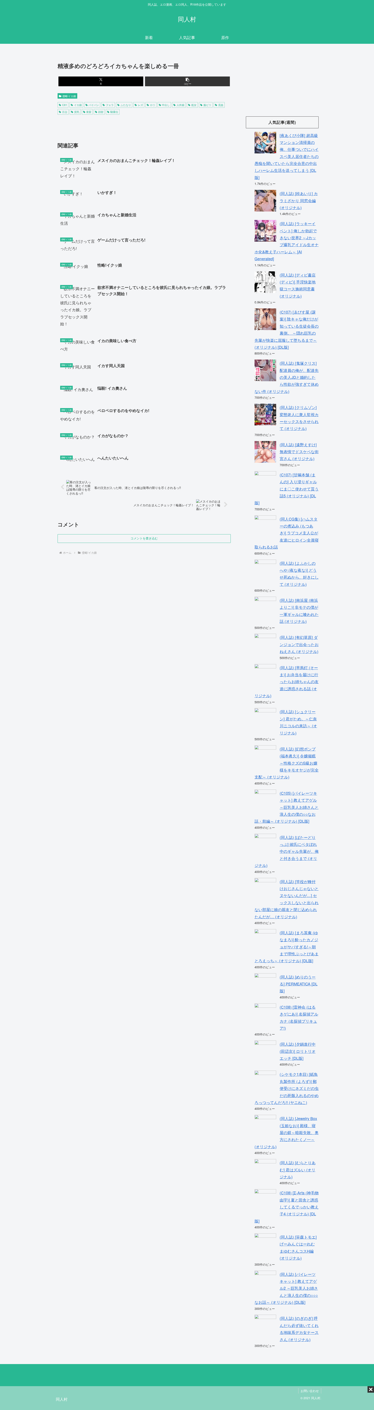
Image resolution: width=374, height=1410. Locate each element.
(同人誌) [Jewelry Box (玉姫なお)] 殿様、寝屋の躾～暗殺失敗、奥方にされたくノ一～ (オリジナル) (287, 1132)
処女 (194, 105)
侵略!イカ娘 (69, 96)
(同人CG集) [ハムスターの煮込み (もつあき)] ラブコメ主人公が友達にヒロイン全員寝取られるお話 (287, 533)
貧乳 (76, 112)
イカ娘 (78, 105)
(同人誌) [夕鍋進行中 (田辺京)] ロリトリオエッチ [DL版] (298, 1051)
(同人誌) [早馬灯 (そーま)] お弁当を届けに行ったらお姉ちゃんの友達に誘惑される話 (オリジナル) (287, 681)
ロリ (152, 105)
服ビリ (207, 105)
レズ (140, 105)
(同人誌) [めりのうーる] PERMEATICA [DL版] (299, 984)
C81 (64, 105)
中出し (166, 105)
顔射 (100, 112)
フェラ (110, 105)
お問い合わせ (310, 1391)
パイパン (94, 105)
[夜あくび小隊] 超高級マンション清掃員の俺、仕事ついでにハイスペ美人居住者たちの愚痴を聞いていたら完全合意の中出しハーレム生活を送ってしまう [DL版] (287, 156)
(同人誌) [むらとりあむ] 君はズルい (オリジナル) (298, 1169)
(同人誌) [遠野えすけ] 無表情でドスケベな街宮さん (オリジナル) (299, 451)
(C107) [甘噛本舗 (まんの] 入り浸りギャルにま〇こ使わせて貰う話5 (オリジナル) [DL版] (287, 489)
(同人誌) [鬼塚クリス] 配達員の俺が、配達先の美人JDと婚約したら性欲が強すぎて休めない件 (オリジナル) (287, 377)
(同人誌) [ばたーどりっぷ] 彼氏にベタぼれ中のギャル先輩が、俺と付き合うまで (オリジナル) (287, 851)
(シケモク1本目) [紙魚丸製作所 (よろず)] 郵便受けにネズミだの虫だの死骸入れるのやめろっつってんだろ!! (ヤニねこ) (287, 1088)
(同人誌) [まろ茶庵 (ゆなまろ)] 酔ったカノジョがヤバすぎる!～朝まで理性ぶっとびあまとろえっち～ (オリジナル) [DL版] (287, 947)
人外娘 (180, 105)
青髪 (88, 112)
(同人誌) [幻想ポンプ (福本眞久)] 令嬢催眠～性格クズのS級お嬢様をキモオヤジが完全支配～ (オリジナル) (287, 763)
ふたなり (126, 105)
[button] (187, 81)
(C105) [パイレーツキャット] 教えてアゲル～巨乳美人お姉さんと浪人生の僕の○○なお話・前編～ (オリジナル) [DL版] (287, 807)
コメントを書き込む (144, 538)
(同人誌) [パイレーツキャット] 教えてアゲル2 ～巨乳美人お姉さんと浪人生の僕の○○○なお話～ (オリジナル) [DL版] (286, 1288)
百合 (64, 112)
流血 (220, 105)
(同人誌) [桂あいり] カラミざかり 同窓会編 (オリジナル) (299, 200)
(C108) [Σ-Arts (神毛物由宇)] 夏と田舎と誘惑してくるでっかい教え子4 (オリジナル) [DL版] (287, 1207)
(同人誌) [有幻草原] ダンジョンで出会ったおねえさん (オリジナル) (299, 644)
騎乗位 (114, 112)
